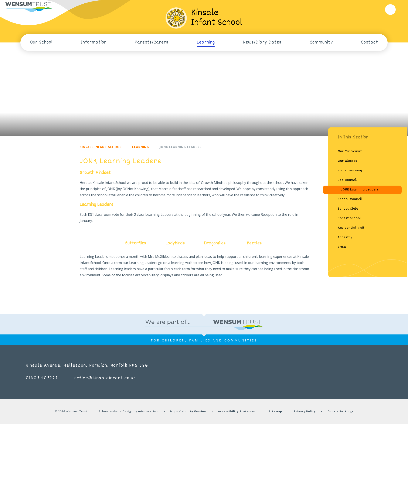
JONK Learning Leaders (180, 147)
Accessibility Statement (237, 411)
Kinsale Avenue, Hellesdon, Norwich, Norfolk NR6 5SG (87, 365)
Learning (140, 147)
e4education (148, 411)
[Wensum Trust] (28, 7)
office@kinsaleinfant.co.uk (105, 378)
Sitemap (275, 411)
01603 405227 (42, 378)
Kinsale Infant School (101, 147)
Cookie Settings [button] (340, 411)
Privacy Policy (305, 411)
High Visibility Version (188, 411)
